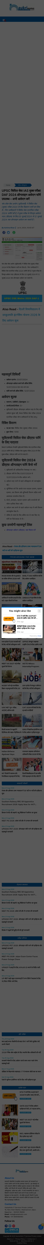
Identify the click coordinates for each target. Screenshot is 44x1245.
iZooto (39, 636)
